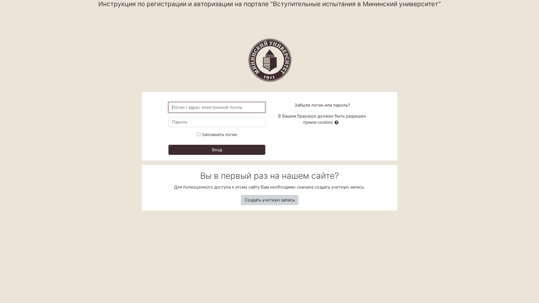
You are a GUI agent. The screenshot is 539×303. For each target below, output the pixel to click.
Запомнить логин (219, 134)
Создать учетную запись (270, 200)
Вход (217, 149)
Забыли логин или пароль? (322, 105)
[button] (337, 122)
